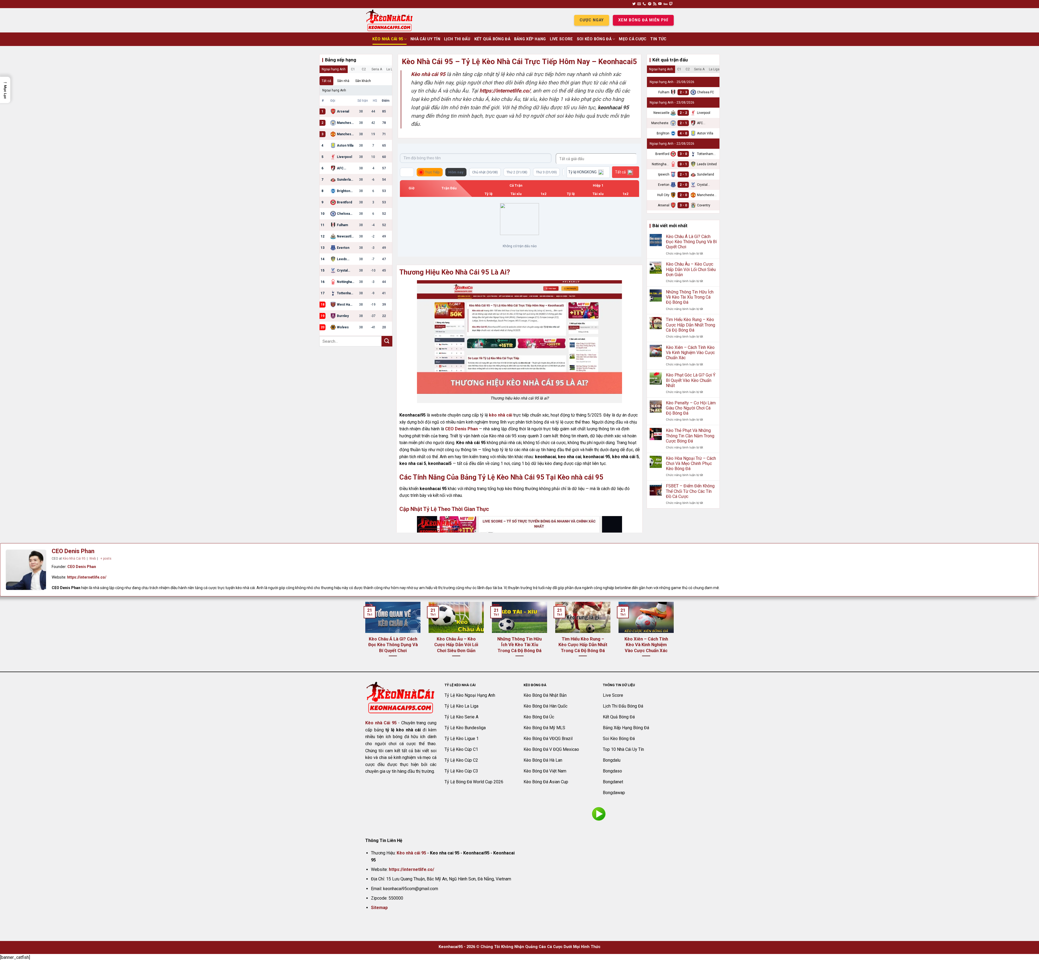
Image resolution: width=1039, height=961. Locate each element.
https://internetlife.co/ (86, 577)
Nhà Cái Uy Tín (425, 39)
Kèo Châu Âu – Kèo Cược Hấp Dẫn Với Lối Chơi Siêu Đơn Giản (691, 269)
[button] (5, 90)
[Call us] (644, 4)
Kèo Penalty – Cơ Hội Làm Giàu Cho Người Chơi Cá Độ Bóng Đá (691, 408)
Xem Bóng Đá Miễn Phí (643, 20)
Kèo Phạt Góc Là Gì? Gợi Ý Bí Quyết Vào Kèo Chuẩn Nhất (690, 380)
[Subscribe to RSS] (654, 4)
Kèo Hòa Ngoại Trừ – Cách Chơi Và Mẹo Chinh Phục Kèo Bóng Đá (691, 463)
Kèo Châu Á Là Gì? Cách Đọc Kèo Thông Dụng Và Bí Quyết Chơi (691, 241)
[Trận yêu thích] (407, 172)
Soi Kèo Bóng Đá (594, 39)
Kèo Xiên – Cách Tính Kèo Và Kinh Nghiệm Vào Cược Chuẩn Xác (690, 352)
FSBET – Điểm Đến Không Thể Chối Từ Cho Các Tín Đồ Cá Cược (690, 491)
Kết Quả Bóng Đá (492, 39)
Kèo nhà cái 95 (411, 853)
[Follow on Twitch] (671, 4)
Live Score (561, 39)
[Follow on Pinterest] (649, 4)
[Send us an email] (639, 4)
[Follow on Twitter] (634, 4)
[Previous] (364, 636)
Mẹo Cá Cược (632, 39)
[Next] (675, 636)
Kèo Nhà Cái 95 (387, 39)
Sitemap (379, 907)
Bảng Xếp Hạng (530, 39)
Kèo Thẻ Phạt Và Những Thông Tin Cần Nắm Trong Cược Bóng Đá (690, 435)
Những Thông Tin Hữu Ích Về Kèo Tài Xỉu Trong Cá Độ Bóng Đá (690, 297)
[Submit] (387, 341)
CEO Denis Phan (461, 428)
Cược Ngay (592, 20)
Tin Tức (658, 39)
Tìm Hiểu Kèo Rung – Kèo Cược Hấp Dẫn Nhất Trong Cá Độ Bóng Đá (690, 324)
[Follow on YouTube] (660, 4)
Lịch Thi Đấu (457, 39)
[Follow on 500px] (665, 4)
